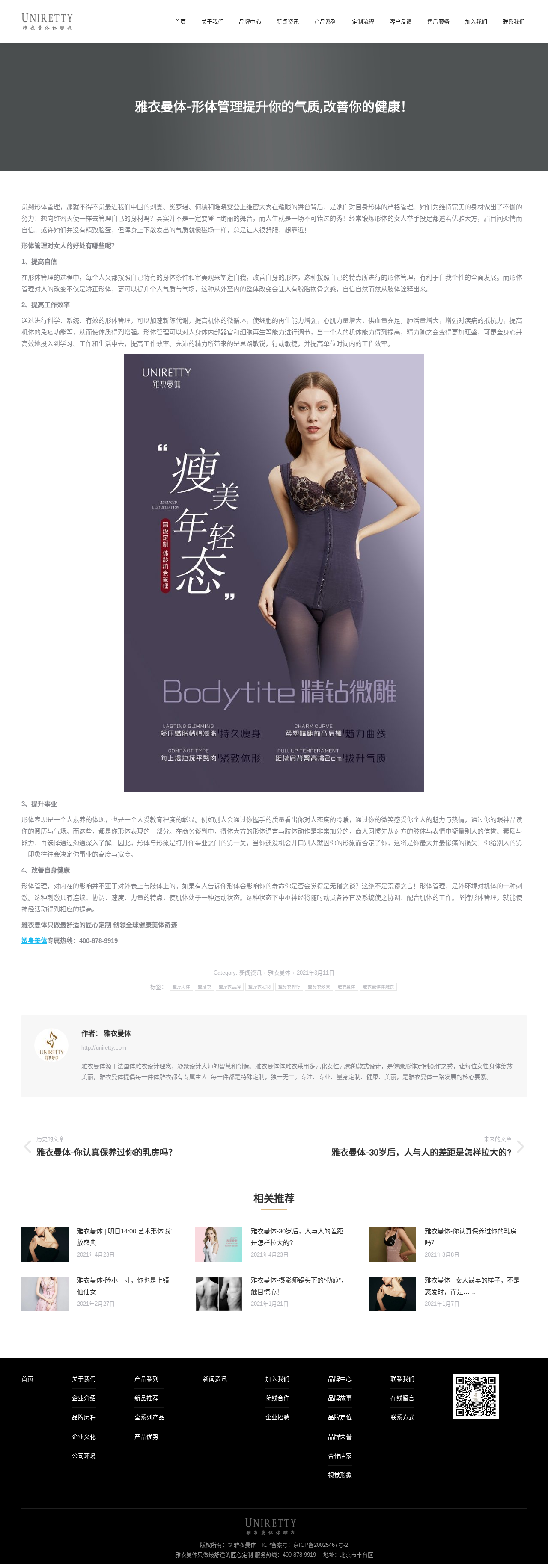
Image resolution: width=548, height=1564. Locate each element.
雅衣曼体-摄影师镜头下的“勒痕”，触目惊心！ (299, 1286)
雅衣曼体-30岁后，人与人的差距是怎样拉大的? (297, 1236)
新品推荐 (146, 1398)
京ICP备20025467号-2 (320, 1545)
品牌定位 (340, 1417)
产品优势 (146, 1436)
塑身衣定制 (259, 987)
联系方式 (402, 1417)
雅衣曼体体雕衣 (378, 987)
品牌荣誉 (340, 1436)
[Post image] (44, 1244)
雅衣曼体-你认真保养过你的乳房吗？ (471, 1236)
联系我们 (402, 1378)
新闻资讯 (250, 973)
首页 (27, 1378)
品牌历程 (84, 1417)
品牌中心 (340, 1378)
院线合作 (277, 1398)
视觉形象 (340, 1475)
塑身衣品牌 (230, 987)
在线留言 (402, 1398)
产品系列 (146, 1378)
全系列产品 (149, 1417)
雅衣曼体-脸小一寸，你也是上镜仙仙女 (123, 1286)
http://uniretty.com (103, 1047)
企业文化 (84, 1436)
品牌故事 (340, 1398)
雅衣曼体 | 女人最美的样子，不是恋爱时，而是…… (472, 1286)
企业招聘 (277, 1417)
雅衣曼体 (346, 987)
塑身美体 (34, 940)
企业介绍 (84, 1398)
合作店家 (340, 1455)
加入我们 (277, 1378)
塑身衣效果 (319, 987)
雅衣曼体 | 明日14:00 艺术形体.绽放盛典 (124, 1236)
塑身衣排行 (289, 987)
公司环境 (84, 1455)
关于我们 (84, 1378)
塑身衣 (204, 987)
